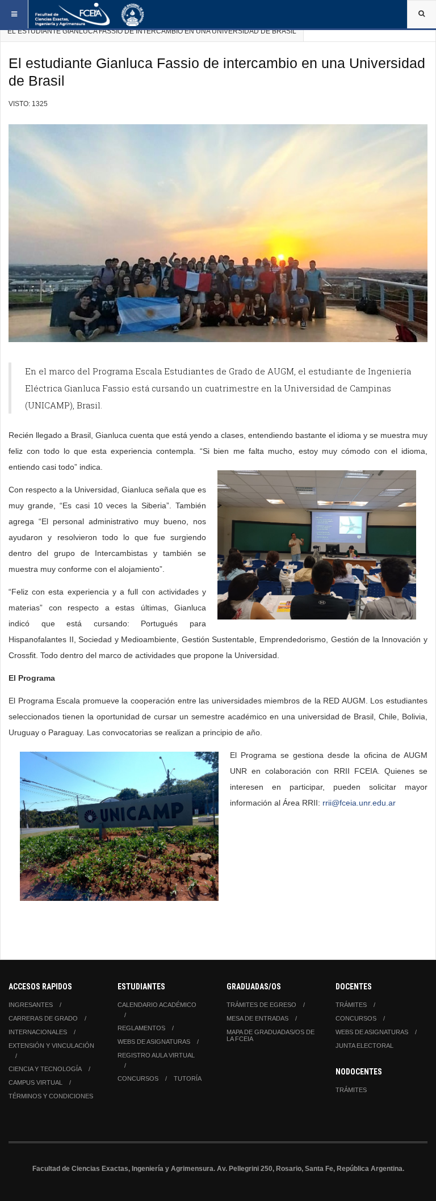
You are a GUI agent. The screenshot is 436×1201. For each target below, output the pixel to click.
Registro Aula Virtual (156, 1055)
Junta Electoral (364, 1045)
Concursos (138, 1078)
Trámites (351, 1004)
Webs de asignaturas (154, 1041)
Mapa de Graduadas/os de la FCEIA (271, 1035)
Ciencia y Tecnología (45, 1068)
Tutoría (188, 1078)
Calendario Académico (157, 1004)
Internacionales (38, 1032)
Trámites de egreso (261, 1004)
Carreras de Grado (43, 1018)
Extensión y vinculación (51, 1045)
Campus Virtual (35, 1082)
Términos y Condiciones (51, 1096)
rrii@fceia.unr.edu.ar (359, 802)
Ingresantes (31, 1004)
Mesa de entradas (257, 1018)
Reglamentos (141, 1028)
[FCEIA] (89, 14)
